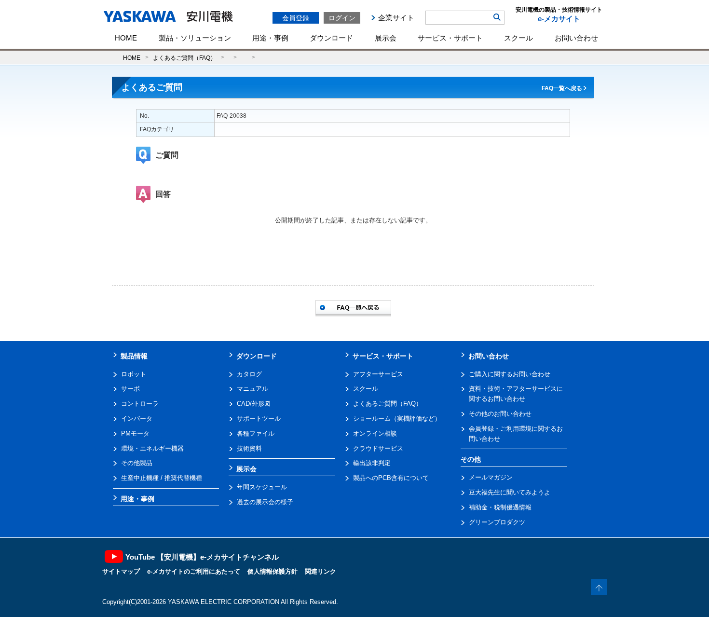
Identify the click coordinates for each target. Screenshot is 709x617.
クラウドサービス (378, 448)
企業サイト (396, 18)
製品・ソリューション (195, 38)
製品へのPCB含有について (391, 477)
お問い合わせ (576, 38)
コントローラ (140, 403)
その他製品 (136, 462)
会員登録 (295, 18)
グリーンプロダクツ (497, 522)
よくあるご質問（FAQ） (184, 58)
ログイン (341, 18)
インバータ (136, 418)
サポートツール (259, 418)
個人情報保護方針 (272, 571)
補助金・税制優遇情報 (500, 507)
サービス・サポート (450, 38)
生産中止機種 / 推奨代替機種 (161, 477)
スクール (518, 38)
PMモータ (135, 433)
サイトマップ (121, 571)
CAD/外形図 (254, 403)
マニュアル (252, 388)
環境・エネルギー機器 (152, 448)
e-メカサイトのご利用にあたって (193, 571)
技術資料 (249, 448)
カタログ (249, 374)
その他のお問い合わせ (500, 413)
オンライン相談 (375, 433)
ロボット (133, 374)
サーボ (130, 388)
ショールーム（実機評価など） (397, 418)
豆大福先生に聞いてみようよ (509, 492)
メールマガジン (491, 477)
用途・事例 (270, 38)
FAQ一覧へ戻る (562, 88)
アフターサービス (378, 374)
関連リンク (320, 571)
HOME (126, 38)
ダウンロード (331, 38)
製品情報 (134, 356)
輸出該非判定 (372, 462)
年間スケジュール (262, 487)
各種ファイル (255, 433)
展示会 (385, 38)
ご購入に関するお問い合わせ (509, 374)
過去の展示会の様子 (265, 502)
